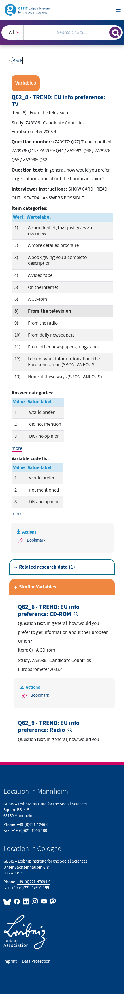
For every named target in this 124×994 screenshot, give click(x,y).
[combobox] (62, 32)
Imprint (10, 961)
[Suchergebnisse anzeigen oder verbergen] (115, 32)
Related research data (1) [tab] (47, 567)
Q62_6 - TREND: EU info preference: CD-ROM (49, 610)
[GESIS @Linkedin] (26, 901)
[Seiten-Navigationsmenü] (118, 12)
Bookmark (36, 540)
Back (17, 60)
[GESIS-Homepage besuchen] (27, 9)
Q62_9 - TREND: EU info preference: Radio (49, 726)
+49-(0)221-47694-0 (33, 882)
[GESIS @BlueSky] (8, 901)
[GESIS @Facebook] (17, 901)
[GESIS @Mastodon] (52, 901)
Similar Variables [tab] (37, 587)
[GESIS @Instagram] (35, 901)
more (17, 448)
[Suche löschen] (105, 32)
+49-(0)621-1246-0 (32, 824)
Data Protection (36, 961)
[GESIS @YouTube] (44, 901)
